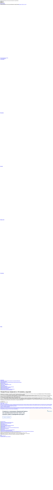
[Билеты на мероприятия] (4, 383)
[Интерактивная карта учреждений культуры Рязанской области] (9, 427)
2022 (6, 382)
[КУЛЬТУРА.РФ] (2, 421)
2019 (10, 382)
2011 (20, 382)
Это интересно (14, 380)
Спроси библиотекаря (8, 431)
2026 (1, 382)
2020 (9, 382)
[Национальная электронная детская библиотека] (7, 429)
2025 (2, 382)
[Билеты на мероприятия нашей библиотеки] (6, 422)
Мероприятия (6, 380)
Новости (1, 380)
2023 (5, 382)
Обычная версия (2, 3)
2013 (18, 382)
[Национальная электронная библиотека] (6, 389)
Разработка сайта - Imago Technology (5, 436)
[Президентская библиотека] (4, 388)
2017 (13, 382)
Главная (1, 381)
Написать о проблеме (6, 417)
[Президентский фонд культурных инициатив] (7, 386)
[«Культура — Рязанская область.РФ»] (5, 384)
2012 (19, 382)
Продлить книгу (2, 431)
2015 (6, 381)
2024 (3, 382)
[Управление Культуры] (3, 424)
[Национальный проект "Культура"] (5, 387)
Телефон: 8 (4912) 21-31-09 (22, 4)
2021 (7, 382)
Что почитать (10, 380)
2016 (14, 382)
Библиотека (18, 380)
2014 (17, 382)
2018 (11, 382)
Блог (3, 380)
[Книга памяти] (2, 385)
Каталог (29, 431)
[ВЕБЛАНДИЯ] (2, 426)
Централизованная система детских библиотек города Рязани (4, 59)
